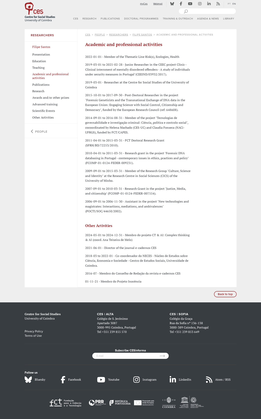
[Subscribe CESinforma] (164, 356)
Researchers (118, 34)
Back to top (225, 294)
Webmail (157, 3)
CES (87, 34)
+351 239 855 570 (114, 332)
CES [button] (75, 18)
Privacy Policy (34, 331)
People (100, 34)
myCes (144, 3)
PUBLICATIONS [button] (110, 18)
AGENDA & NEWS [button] (208, 18)
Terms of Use (33, 336)
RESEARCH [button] (89, 18)
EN (234, 3)
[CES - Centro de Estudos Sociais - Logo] (40, 11)
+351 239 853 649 (187, 332)
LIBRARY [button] (228, 18)
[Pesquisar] (186, 11)
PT (229, 3)
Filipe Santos (142, 34)
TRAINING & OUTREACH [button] (178, 18)
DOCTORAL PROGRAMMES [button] (141, 18)
